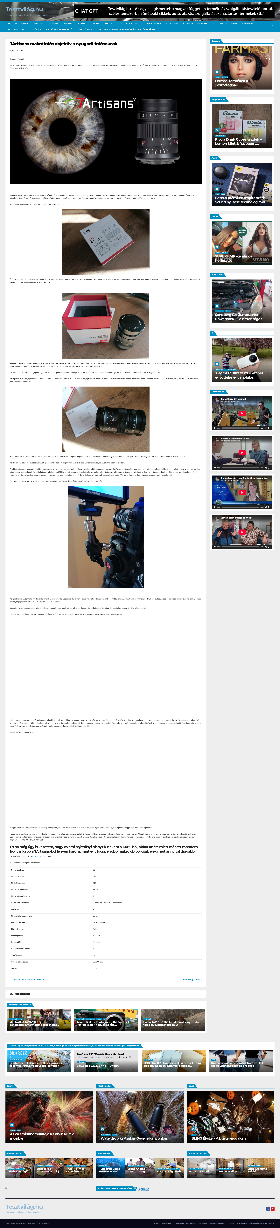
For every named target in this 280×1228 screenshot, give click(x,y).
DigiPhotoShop (38, 856)
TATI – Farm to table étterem (46, 1170)
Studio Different (258, 1171)
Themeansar (45, 1223)
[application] (242, 413)
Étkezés (40, 1165)
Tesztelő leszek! (228, 24)
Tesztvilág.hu (24, 9)
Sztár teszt (172, 24)
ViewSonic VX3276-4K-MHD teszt (97, 1065)
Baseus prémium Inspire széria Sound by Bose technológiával (240, 200)
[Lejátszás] (215, 428)
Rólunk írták (248, 24)
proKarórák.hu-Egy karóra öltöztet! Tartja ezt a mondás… (229, 1136)
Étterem (53, 24)
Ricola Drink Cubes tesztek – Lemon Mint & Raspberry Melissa (238, 143)
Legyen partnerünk (167, 1223)
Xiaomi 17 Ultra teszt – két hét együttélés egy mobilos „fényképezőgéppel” (239, 377)
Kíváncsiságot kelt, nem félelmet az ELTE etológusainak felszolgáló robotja (237, 1064)
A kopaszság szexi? (140, 1171)
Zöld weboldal (203, 1223)
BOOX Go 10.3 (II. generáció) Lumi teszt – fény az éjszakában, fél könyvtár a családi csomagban (172, 1065)
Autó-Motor (21, 24)
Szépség (225, 77)
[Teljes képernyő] (269, 428)
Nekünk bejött (154, 24)
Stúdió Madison (199, 1171)
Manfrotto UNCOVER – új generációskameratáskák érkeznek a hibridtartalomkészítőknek (33, 1025)
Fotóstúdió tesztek (131, 24)
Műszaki (68, 24)
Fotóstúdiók (20, 1165)
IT (225, 369)
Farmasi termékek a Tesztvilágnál (231, 83)
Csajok (95, 24)
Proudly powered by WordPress (15, 1223)
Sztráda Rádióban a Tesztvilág (199, 24)
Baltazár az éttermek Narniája (19, 1170)
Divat (193, 1130)
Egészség (39, 24)
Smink (19, 1134)
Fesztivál (110, 24)
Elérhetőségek (84, 29)
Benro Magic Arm (191, 979)
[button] (273, 26)
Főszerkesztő (17, 51)
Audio (217, 194)
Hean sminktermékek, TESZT (34, 1138)
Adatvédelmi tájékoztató (59, 29)
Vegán (54, 1165)
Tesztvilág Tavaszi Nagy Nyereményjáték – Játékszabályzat (127, 29)
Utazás (82, 24)
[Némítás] (266, 428)
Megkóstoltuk (220, 135)
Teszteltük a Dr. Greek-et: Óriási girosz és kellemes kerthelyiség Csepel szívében (35, 1064)
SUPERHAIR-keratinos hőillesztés (233, 258)
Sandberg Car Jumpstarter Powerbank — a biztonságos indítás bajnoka (238, 319)
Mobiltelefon (90, 1019)
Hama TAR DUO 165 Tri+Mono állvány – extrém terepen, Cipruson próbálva (172, 1023)
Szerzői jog (35, 29)
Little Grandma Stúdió (228, 1170)
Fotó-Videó (13, 1019)
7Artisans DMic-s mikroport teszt (28, 979)
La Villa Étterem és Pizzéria (78, 1170)
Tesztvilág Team (16, 29)
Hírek (20, 1019)
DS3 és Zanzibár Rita (167, 1170)
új (104, 1019)
